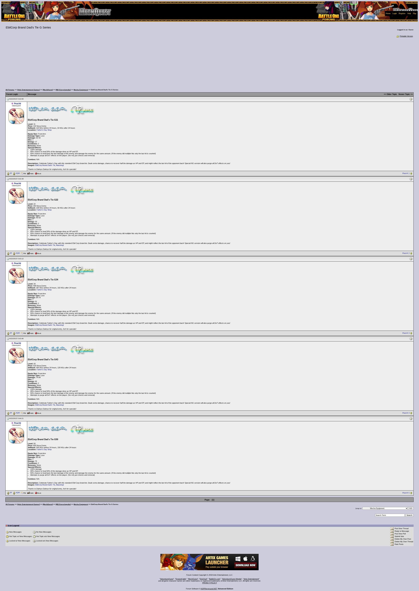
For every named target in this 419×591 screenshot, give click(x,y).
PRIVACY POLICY (209, 583)
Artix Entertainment (251, 579)
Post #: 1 (406, 173)
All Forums (10, 90)
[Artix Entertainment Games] (28, 90)
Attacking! (60, 165)
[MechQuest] (48, 90)
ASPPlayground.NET (209, 589)
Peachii (17, 103)
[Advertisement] (209, 62)
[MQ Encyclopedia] (63, 90)
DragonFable (181, 579)
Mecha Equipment (81, 90)
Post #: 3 (406, 333)
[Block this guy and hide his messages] (38, 173)
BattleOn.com (214, 579)
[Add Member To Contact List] (30, 173)
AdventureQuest (166, 579)
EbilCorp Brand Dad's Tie (45, 165)
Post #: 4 (406, 413)
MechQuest (193, 579)
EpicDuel (203, 579)
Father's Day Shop (44, 130)
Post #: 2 (406, 253)
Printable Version (406, 36)
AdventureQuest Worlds (231, 579)
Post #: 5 (406, 493)
